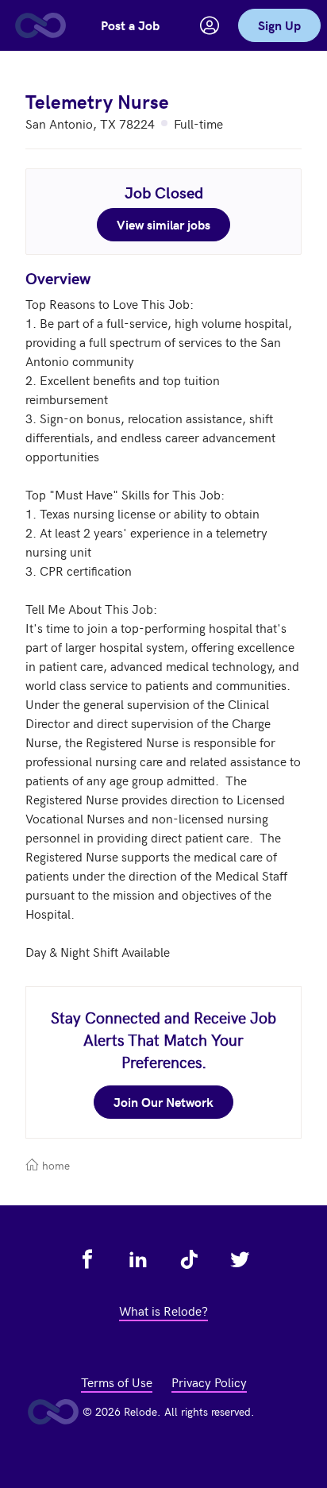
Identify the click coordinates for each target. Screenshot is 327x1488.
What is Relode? (163, 1310)
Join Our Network (163, 1101)
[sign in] (209, 25)
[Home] (40, 25)
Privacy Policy (209, 1381)
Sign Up (279, 25)
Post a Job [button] (130, 25)
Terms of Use (116, 1381)
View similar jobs (163, 224)
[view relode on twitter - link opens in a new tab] (240, 1259)
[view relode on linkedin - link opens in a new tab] (138, 1259)
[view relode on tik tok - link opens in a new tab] (189, 1259)
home (54, 1165)
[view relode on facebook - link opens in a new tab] (87, 1259)
